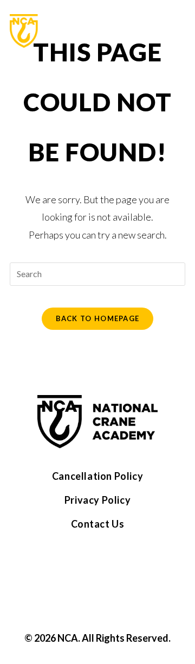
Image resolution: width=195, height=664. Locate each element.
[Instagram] (114, 569)
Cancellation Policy (97, 476)
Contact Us (98, 524)
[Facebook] (81, 569)
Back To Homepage (98, 318)
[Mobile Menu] (178, 30)
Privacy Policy (97, 500)
